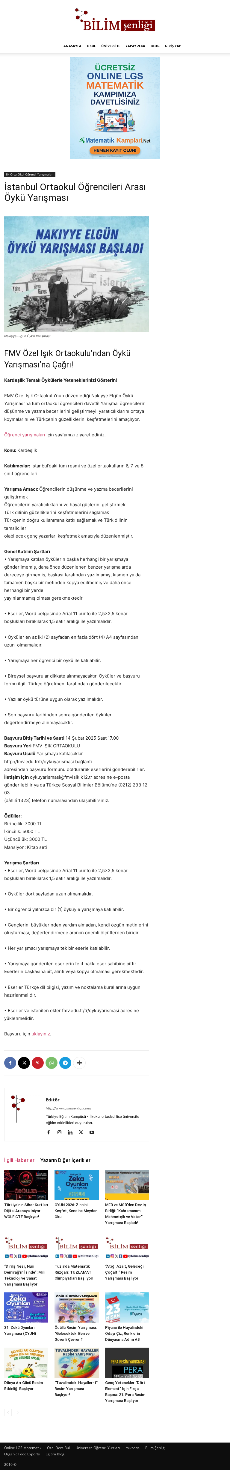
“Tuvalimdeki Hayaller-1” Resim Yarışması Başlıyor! (76, 1388)
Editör (53, 1100)
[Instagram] (61, 1132)
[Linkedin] (72, 1132)
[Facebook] (10, 1063)
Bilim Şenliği (155, 1447)
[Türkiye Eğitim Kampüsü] (115, 19)
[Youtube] (94, 1132)
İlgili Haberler (19, 1160)
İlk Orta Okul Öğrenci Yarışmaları (30, 174)
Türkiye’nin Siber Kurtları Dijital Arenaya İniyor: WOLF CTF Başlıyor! (26, 1211)
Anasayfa (72, 46)
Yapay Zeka (135, 46)
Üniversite (110, 46)
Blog (155, 46)
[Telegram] (65, 1063)
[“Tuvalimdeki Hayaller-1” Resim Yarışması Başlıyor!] (77, 1363)
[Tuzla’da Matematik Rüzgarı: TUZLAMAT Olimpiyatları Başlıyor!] (77, 1246)
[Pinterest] (38, 1063)
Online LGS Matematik (22, 1447)
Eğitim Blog (55, 1454)
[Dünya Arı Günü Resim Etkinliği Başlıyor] (26, 1363)
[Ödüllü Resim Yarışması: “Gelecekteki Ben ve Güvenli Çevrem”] (77, 1307)
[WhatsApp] (52, 1063)
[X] (24, 1063)
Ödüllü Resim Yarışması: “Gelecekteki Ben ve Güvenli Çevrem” (76, 1333)
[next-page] (17, 1412)
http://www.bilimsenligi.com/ (68, 1108)
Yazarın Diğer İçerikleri (66, 1160)
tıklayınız (40, 1034)
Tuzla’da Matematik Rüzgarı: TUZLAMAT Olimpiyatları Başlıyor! (74, 1272)
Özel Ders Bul (58, 1447)
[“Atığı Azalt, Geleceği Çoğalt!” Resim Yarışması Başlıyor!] (127, 1246)
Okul (91, 46)
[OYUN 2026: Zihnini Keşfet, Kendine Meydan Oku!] (77, 1185)
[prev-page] (8, 1412)
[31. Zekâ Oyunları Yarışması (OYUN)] (26, 1307)
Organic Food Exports (22, 1454)
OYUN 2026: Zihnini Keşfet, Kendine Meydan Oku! (76, 1211)
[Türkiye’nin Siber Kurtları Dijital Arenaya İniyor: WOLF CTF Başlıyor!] (26, 1185)
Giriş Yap (173, 46)
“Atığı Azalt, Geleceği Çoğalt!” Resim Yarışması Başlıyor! (124, 1272)
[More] (79, 1063)
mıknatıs (132, 1447)
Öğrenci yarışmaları (24, 435)
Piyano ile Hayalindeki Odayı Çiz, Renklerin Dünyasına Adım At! (124, 1333)
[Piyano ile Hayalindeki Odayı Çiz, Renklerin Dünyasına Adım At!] (127, 1307)
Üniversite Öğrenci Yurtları (97, 1447)
